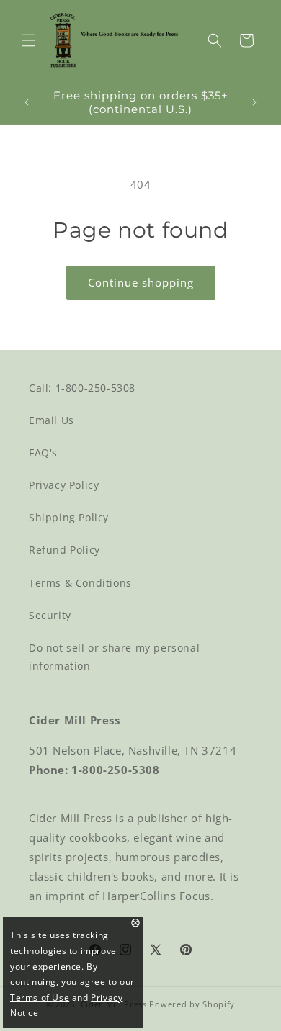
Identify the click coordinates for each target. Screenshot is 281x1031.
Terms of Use (39, 997)
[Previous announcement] (27, 102)
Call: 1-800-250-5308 (82, 388)
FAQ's (43, 452)
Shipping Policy (69, 517)
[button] (29, 40)
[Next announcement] (254, 102)
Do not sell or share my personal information (114, 656)
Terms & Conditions (80, 583)
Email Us (51, 420)
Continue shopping (141, 282)
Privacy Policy (64, 485)
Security (50, 615)
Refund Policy (64, 550)
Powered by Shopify (192, 1004)
